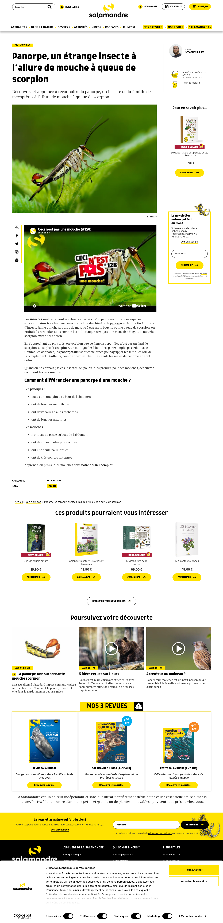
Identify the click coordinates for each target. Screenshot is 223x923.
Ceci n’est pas (22, 45)
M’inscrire (187, 265)
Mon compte (148, 6)
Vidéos (96, 27)
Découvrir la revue (44, 785)
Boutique (200, 7)
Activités (80, 27)
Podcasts (111, 27)
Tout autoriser (193, 869)
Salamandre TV (200, 27)
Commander (186, 172)
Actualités (19, 27)
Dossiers (63, 27)
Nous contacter (171, 854)
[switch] (102, 916)
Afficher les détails (190, 916)
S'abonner (173, 7)
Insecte (52, 486)
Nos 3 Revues (153, 27)
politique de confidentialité (160, 833)
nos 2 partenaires (67, 873)
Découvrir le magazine (111, 785)
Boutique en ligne (72, 854)
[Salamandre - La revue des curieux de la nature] (108, 10)
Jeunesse (129, 27)
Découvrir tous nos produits (108, 601)
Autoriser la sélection (194, 881)
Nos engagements (123, 854)
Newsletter (69, 7)
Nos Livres (175, 27)
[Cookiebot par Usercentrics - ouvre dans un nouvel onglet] (22, 916)
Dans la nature (42, 27)
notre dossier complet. (97, 465)
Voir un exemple (189, 241)
